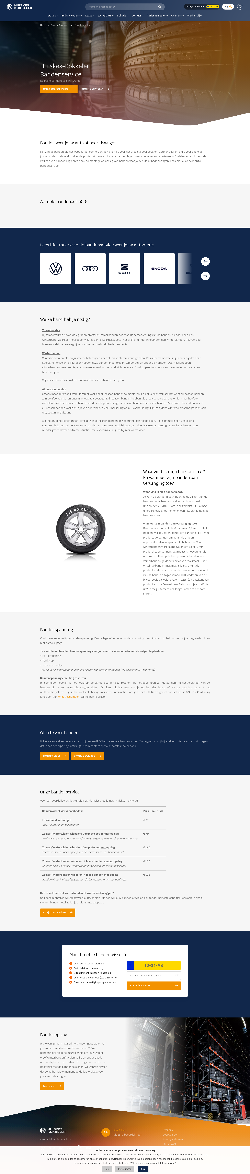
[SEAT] (124, 268)
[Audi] (90, 268)
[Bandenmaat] (81, 533)
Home (43, 25)
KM (177, 975)
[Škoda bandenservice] (159, 268)
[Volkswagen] (55, 268)
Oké (143, 1169)
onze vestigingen (69, 696)
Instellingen (125, 1169)
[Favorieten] (240, 7)
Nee (107, 1169)
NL (130, 965)
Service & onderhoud (62, 25)
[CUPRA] (193, 268)
